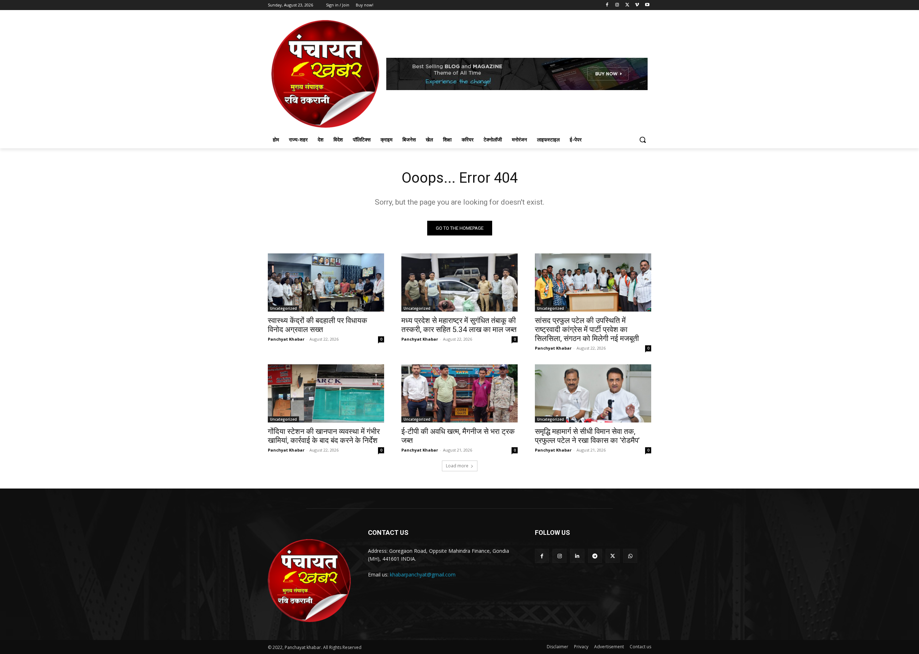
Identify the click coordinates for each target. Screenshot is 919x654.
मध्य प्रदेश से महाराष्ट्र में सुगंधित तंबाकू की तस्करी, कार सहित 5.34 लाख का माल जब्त (459, 325)
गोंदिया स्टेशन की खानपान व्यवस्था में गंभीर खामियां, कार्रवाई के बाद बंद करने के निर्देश (324, 436)
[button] (642, 139)
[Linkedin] (577, 556)
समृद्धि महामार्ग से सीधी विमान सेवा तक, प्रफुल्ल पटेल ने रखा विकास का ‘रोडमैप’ (587, 436)
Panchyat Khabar (286, 339)
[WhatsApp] (630, 556)
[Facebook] (607, 5)
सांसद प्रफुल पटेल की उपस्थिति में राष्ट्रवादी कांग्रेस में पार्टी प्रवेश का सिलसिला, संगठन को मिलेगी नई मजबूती (587, 329)
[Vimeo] (637, 5)
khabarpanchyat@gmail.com (423, 574)
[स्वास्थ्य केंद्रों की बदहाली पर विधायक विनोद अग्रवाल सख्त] (326, 282)
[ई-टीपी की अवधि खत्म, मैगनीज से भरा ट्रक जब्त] (459, 393)
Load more (457, 466)
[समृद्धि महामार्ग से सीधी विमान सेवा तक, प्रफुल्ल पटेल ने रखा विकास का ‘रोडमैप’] (593, 393)
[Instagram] (617, 5)
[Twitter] (627, 5)
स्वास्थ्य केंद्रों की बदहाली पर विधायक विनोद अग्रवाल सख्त (317, 325)
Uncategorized (283, 308)
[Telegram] (595, 556)
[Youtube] (647, 5)
